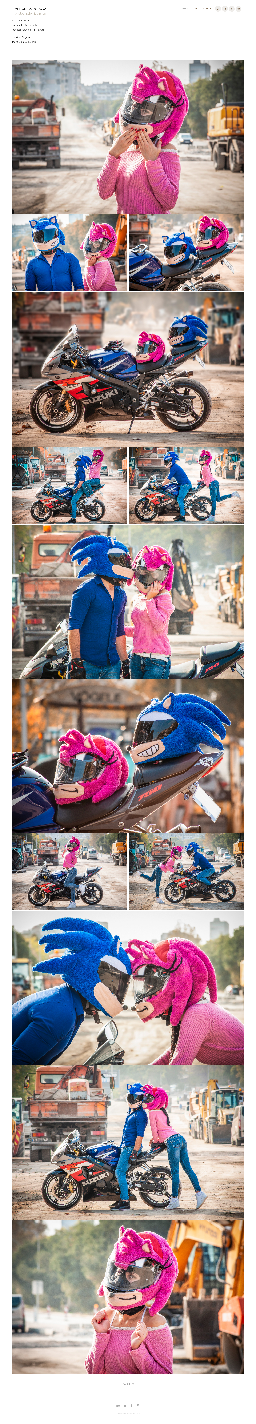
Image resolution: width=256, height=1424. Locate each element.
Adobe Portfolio (133, 1413)
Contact (208, 9)
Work (185, 9)
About (196, 9)
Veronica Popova (30, 9)
